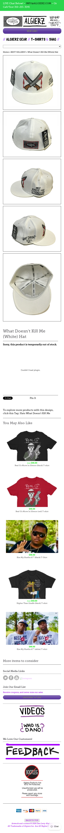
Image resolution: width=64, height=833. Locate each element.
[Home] (32, 24)
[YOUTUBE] (16, 677)
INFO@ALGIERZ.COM (38, 3)
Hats (22, 413)
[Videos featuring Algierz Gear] (32, 711)
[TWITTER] (5, 677)
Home (6, 52)
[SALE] (32, 82)
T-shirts (38, 39)
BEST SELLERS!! (18, 52)
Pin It (33, 398)
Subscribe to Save (32, 697)
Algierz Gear (16, 39)
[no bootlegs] (32, 781)
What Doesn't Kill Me (38, 413)
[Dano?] (32, 731)
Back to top (32, 820)
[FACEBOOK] (11, 677)
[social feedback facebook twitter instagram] (32, 751)
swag (52, 39)
